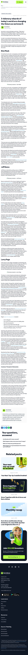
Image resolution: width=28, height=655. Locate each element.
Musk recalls (19, 60)
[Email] (11, 428)
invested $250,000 (11, 255)
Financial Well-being (6, 13)
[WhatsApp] (9, 428)
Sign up (20, 2)
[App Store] (5, 595)
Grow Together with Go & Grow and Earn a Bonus (13, 498)
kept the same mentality (21, 159)
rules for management (9, 316)
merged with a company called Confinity (12, 116)
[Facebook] (2, 428)
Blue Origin (24, 197)
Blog (2, 5)
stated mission (9, 304)
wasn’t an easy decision (13, 224)
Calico (8, 342)
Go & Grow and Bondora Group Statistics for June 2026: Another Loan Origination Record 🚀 (13, 522)
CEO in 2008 (13, 154)
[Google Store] (15, 595)
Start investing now (13, 557)
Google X (3, 341)
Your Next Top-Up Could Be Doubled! (14, 475)
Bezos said (3, 232)
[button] (14, 439)
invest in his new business (6, 182)
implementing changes (20, 239)
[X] (4, 428)
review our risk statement (21, 641)
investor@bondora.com (6, 590)
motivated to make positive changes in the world (13, 353)
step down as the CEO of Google (18, 345)
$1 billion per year (10, 217)
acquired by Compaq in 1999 (19, 103)
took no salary (9, 157)
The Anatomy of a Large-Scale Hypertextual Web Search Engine (13, 288)
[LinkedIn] (6, 428)
